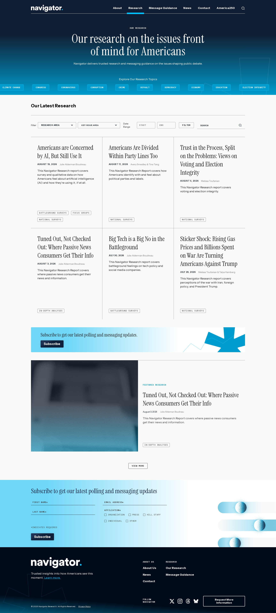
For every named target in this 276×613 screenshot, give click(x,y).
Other (133, 521)
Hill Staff (154, 514)
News (187, 8)
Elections (255, 87)
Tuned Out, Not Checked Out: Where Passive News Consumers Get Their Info (191, 399)
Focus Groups (81, 212)
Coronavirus (36, 87)
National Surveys (50, 219)
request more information (224, 601)
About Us (149, 568)
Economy (164, 87)
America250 (226, 8)
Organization (116, 514)
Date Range (126, 125)
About (117, 8)
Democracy (138, 87)
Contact (204, 8)
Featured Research (154, 385)
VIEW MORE (138, 465)
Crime (90, 87)
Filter (186, 125)
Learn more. (52, 577)
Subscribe (52, 344)
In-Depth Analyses (51, 310)
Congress (9, 87)
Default (112, 87)
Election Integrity (222, 87)
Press (135, 514)
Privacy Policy (84, 606)
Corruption (65, 87)
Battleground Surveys (53, 212)
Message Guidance (163, 8)
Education (189, 87)
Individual (115, 521)
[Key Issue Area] (99, 125)
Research (135, 8)
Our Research (176, 568)
